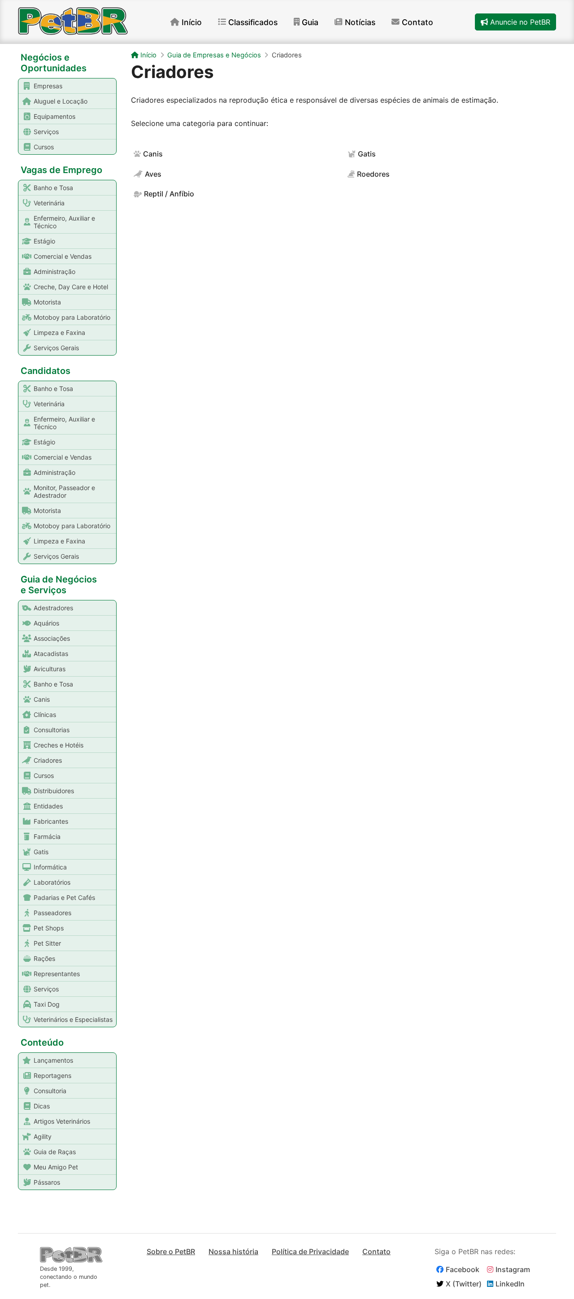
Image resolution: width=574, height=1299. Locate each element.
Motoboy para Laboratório (72, 317)
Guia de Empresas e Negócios (214, 55)
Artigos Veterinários (62, 1121)
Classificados (253, 22)
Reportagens (52, 1075)
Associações (52, 638)
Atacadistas (51, 653)
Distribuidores (54, 791)
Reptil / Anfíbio (169, 193)
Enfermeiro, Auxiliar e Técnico (64, 222)
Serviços (46, 131)
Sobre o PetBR (171, 1251)
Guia (310, 22)
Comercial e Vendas (62, 256)
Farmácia (47, 836)
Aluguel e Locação (60, 101)
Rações (44, 958)
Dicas (42, 1106)
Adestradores (53, 608)
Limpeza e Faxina (59, 332)
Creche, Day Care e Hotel (71, 287)
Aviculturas (49, 669)
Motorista (47, 302)
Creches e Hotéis (58, 745)
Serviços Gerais (56, 348)
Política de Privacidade (310, 1251)
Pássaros (47, 1182)
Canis (42, 699)
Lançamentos (53, 1060)
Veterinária (49, 203)
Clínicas (45, 714)
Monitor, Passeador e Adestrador (64, 491)
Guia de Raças (55, 1152)
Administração (54, 271)
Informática (50, 867)
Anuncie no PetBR (519, 21)
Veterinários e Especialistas (73, 1019)
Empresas (48, 86)
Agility (43, 1136)
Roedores (373, 173)
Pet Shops (49, 928)
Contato (417, 22)
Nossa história (233, 1251)
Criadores (48, 760)
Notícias (360, 22)
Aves (153, 173)
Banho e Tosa (53, 187)
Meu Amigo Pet (56, 1167)
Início (192, 22)
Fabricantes (51, 821)
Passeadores (52, 913)
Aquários (46, 623)
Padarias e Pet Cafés (64, 897)
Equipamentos (54, 116)
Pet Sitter (47, 943)
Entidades (48, 806)
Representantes (57, 974)
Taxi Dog (47, 1004)
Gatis (41, 852)
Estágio (44, 241)
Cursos (44, 147)
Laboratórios (52, 882)
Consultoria (50, 1091)
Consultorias (52, 730)
